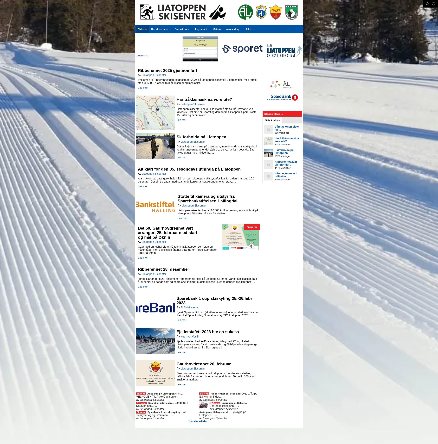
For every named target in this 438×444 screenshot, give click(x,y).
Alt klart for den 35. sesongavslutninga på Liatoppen (189, 169)
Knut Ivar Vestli (190, 336)
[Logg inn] (433, 4)
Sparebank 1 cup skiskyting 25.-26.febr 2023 (214, 300)
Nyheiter (143, 29)
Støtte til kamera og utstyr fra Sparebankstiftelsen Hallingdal (207, 198)
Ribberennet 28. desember (163, 269)
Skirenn (217, 29)
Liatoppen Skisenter (154, 75)
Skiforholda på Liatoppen (201, 137)
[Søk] (427, 4)
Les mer (143, 87)
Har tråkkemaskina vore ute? (204, 99)
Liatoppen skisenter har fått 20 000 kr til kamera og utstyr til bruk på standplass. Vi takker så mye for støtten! (218, 212)
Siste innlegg (272, 120)
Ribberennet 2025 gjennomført (167, 70)
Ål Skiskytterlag (190, 307)
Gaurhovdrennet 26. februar (204, 364)
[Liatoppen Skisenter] (219, 12)
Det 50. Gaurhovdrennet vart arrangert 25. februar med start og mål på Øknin (167, 233)
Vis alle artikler (198, 421)
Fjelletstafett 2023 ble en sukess (208, 331)
